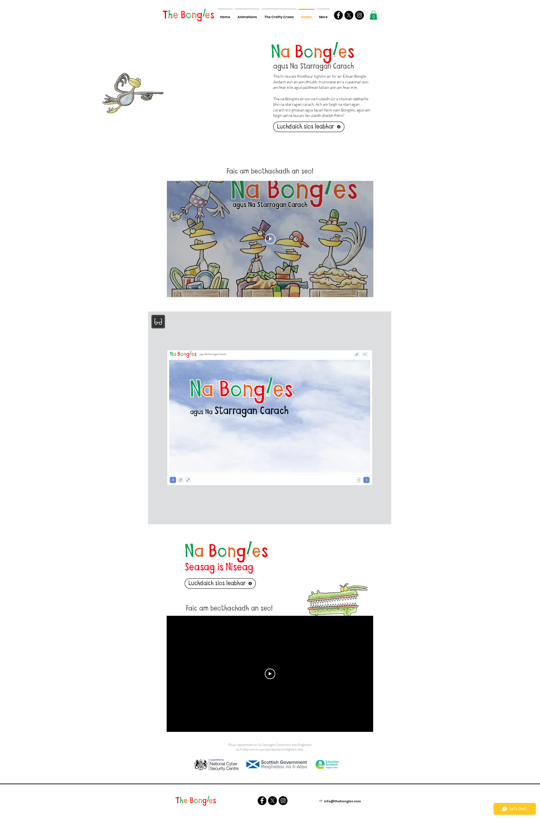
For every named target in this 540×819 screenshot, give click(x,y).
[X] (348, 15)
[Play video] (270, 239)
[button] (373, 15)
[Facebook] (338, 15)
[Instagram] (359, 15)
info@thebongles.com (342, 801)
